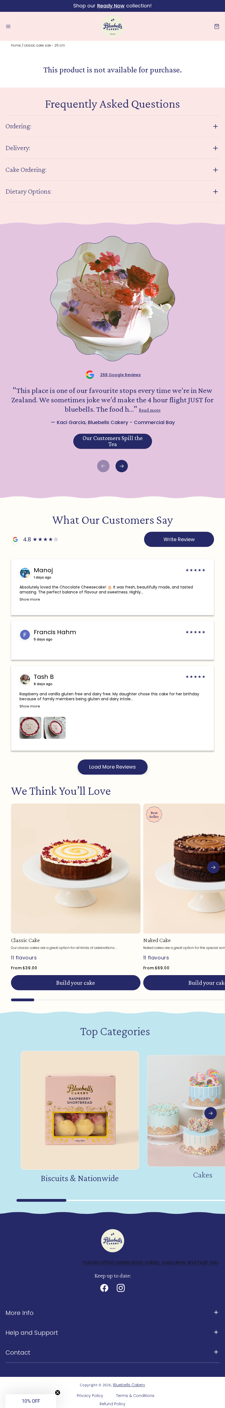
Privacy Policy (90, 1395)
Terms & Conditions (135, 1395)
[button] (8, 26)
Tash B (44, 677)
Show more (29, 599)
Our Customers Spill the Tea (113, 441)
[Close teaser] (57, 1392)
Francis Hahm (55, 632)
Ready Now (111, 5)
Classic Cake (25, 940)
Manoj (43, 570)
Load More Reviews (112, 766)
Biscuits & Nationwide (80, 1178)
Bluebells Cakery (129, 1385)
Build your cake (75, 982)
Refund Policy (112, 1404)
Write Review (179, 539)
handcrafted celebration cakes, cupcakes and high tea (150, 1262)
